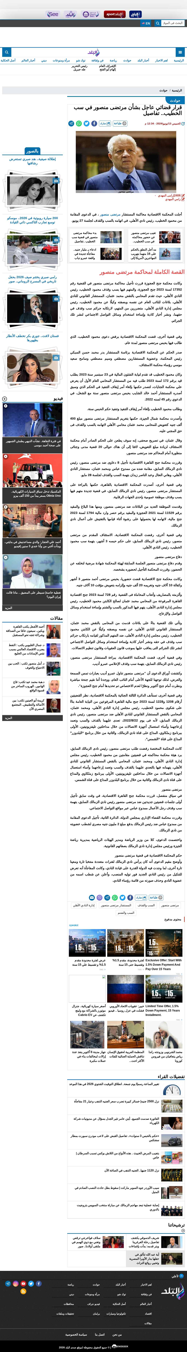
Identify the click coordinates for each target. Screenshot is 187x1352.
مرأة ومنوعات (61, 60)
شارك (103, 123)
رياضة (113, 60)
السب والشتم (126, 912)
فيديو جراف (93, 1303)
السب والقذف (146, 905)
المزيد (8, 607)
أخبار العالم (28, 60)
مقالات (148, 1323)
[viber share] (99, 898)
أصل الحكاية (119, 1303)
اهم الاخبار (161, 60)
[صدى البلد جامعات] (90, 14)
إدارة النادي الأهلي (83, 905)
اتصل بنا (99, 1334)
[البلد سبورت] (115, 14)
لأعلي (175, 1276)
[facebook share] (94, 123)
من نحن (117, 1334)
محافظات (69, 1303)
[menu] (180, 52)
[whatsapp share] (79, 123)
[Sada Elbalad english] (52, 14)
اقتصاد (148, 1313)
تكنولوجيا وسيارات (116, 1313)
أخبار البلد (143, 60)
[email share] (71, 123)
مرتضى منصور (110, 214)
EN (147, 23)
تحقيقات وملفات (65, 1313)
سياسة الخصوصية (76, 1334)
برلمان (96, 1313)
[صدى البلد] (93, 52)
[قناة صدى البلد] (135, 14)
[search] (6, 52)
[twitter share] (86, 123)
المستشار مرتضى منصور (116, 905)
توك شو (80, 60)
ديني (44, 60)
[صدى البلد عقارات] (70, 14)
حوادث (127, 60)
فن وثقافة (97, 60)
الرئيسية (179, 60)
